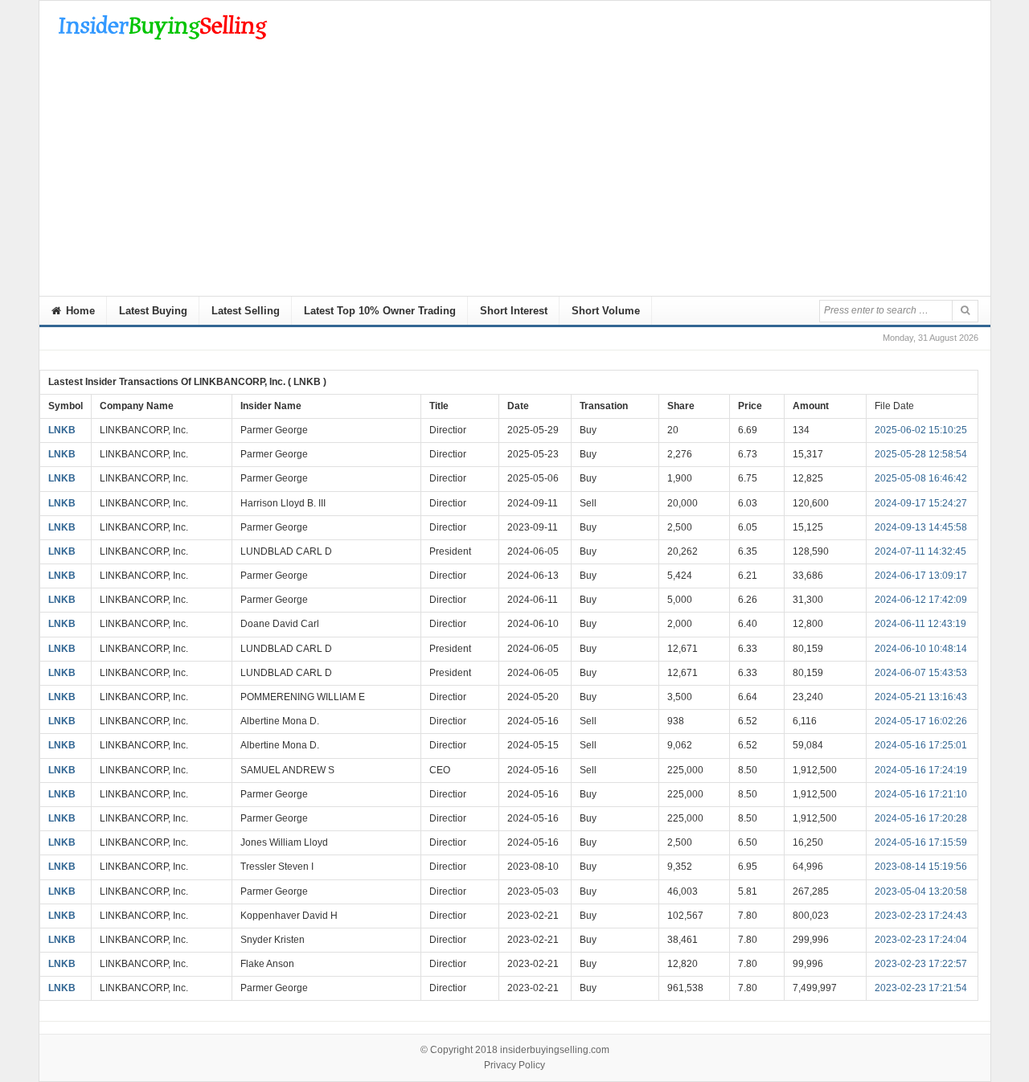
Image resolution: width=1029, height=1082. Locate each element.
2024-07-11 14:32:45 (920, 551)
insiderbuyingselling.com (554, 1049)
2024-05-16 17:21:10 (921, 794)
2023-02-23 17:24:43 (921, 915)
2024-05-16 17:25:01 (921, 745)
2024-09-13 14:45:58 (921, 527)
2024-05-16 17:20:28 (921, 818)
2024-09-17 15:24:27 (921, 503)
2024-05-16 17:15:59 (921, 842)
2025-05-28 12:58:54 (921, 454)
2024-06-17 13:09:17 (921, 575)
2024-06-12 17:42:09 (921, 599)
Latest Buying (153, 311)
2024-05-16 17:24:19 (921, 770)
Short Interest (513, 311)
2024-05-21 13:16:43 (921, 697)
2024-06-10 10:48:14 (921, 648)
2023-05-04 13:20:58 (921, 891)
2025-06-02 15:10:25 (921, 430)
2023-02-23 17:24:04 (921, 939)
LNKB (62, 430)
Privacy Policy (514, 1065)
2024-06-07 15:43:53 (921, 672)
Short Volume (606, 311)
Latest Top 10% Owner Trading (380, 311)
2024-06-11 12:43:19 (920, 623)
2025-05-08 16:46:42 (921, 478)
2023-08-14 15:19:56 (921, 866)
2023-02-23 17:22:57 (921, 963)
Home (79, 311)
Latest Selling (245, 311)
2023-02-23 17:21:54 (921, 988)
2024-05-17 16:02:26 (921, 721)
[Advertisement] (514, 175)
